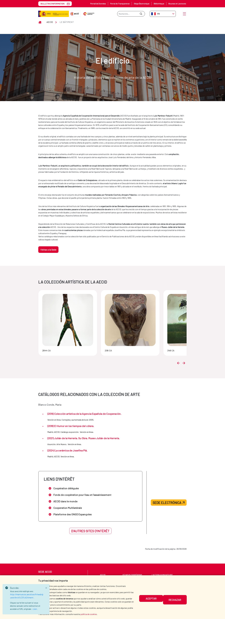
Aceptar (151, 598)
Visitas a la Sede (48, 249)
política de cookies (88, 614)
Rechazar (175, 599)
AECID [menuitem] (102, 575)
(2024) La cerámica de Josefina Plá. (67, 450)
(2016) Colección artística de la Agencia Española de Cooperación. (84, 413)
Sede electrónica (167, 502)
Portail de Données (98, 3)
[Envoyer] (141, 14)
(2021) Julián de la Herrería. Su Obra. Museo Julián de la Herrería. (83, 438)
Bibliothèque (159, 3)
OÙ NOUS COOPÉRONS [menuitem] (132, 575)
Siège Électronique (141, 3)
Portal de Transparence (120, 3)
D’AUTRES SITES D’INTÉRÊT (90, 531)
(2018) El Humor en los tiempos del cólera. (70, 425)
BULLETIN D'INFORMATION (52, 3)
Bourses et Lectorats (177, 3)
